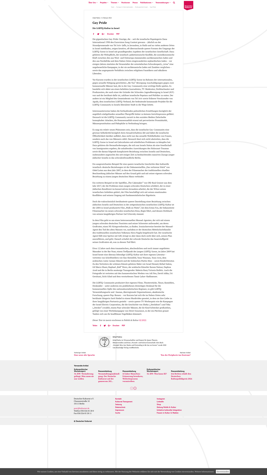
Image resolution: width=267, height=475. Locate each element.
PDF (118, 34)
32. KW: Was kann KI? (157, 373)
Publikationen (145, 2)
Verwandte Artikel (81, 365)
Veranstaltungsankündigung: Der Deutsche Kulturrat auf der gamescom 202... (108, 377)
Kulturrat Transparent (123, 401)
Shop (159, 404)
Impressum (119, 410)
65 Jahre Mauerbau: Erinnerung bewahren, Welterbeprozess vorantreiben (133, 377)
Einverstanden (223, 471)
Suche (117, 413)
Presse (135, 2)
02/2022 (142, 320)
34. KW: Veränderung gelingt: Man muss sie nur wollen (84, 376)
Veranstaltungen (162, 2)
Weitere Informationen (204, 471)
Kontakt (118, 399)
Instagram (161, 399)
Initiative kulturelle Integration (169, 410)
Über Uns (92, 2)
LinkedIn (160, 401)
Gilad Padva (96, 18)
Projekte (103, 2)
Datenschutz (120, 407)
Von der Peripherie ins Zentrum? (176, 355)
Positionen (125, 2)
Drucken (110, 34)
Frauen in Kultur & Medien (167, 413)
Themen (114, 2)
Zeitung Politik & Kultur (166, 407)
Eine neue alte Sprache (84, 355)
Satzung (118, 404)
